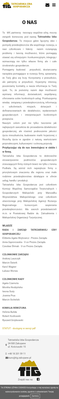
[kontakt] (47, 5)
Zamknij (35, 396)
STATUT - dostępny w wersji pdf (19, 328)
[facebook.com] (38, 379)
